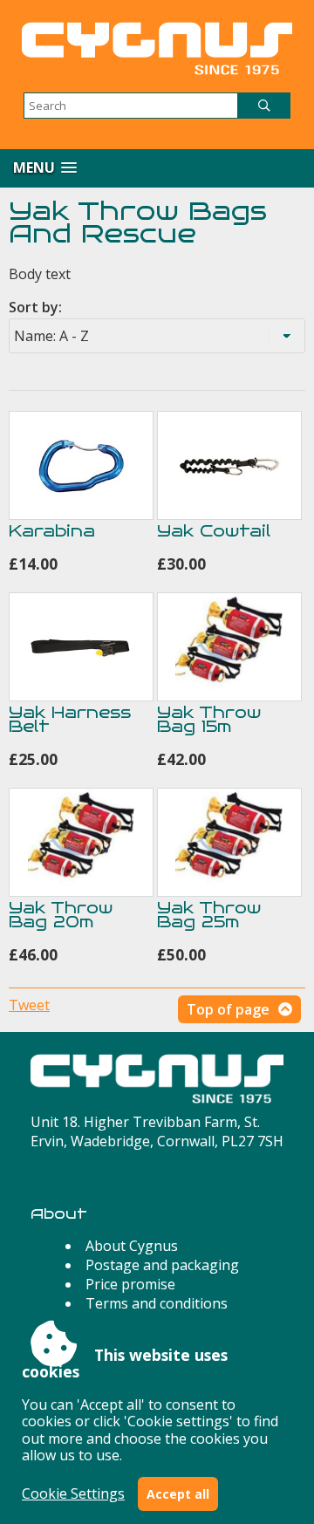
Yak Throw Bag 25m (209, 915)
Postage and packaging (162, 1265)
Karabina (52, 531)
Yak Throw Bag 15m (209, 719)
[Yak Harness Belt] (81, 646)
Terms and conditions (156, 1303)
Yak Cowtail (213, 531)
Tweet (29, 1005)
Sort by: (35, 307)
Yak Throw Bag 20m (61, 915)
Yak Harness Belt (70, 719)
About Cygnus (131, 1245)
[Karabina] (81, 465)
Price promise (130, 1284)
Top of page (228, 1009)
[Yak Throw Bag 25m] (229, 842)
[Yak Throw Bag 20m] (81, 842)
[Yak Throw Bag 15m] (229, 646)
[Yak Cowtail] (229, 465)
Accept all (178, 1494)
